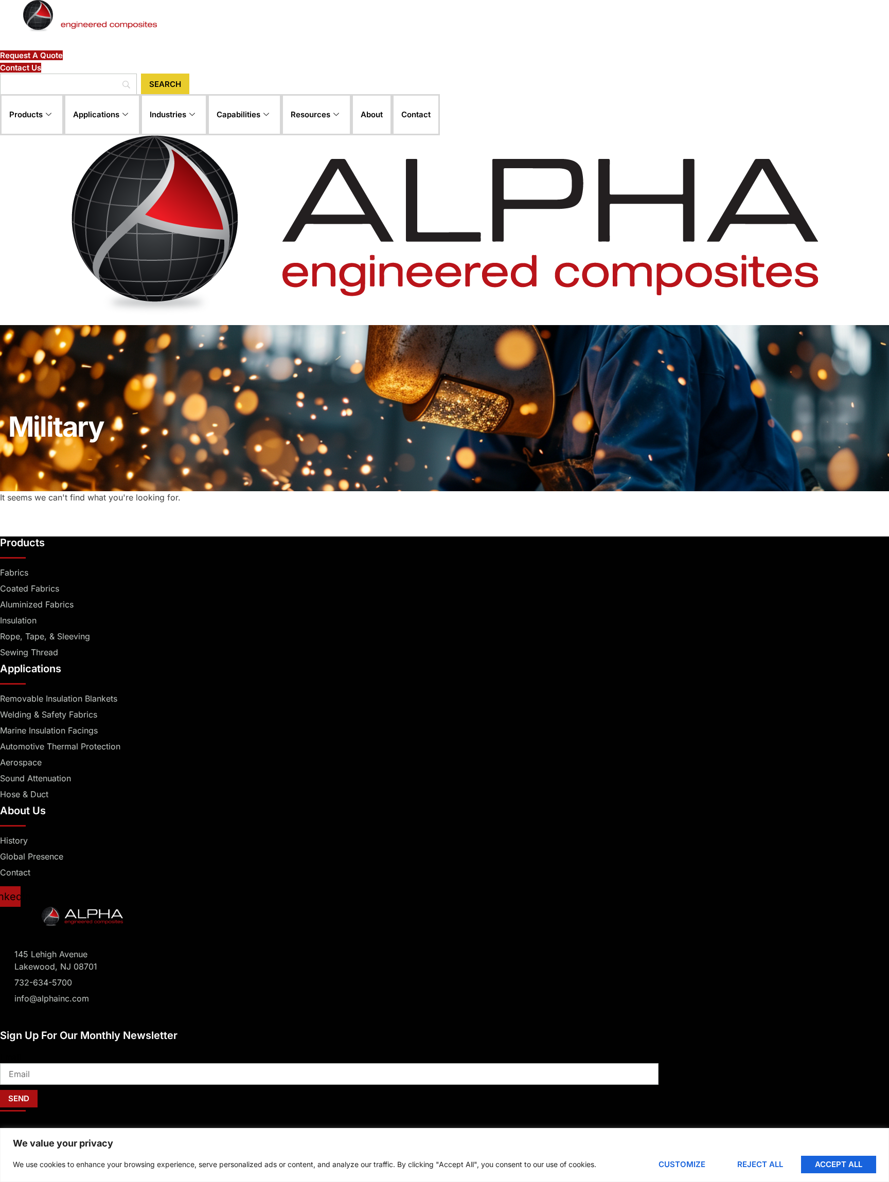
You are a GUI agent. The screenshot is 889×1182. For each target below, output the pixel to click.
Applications (96, 114)
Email (10, 1057)
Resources (310, 114)
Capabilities (238, 114)
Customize (682, 1164)
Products (26, 114)
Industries (168, 114)
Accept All (838, 1164)
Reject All (760, 1164)
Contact (416, 114)
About (372, 114)
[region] (444, 1155)
